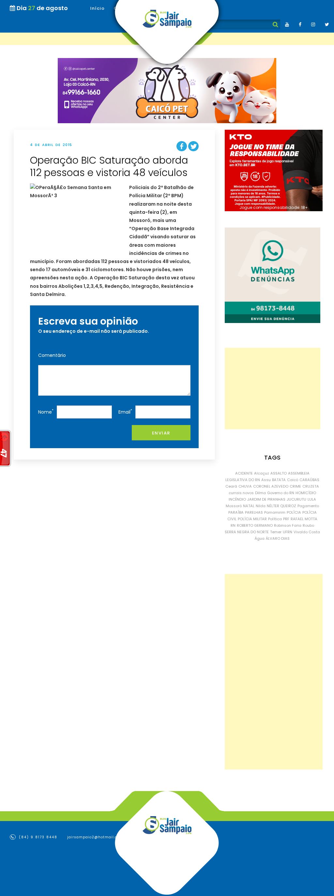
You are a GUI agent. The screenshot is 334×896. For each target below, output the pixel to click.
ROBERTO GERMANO (255, 525)
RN (233, 525)
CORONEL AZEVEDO (270, 486)
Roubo (308, 525)
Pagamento (308, 505)
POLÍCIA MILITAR (252, 518)
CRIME (295, 486)
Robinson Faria (287, 525)
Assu (266, 479)
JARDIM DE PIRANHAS (266, 499)
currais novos (241, 492)
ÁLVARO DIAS (278, 538)
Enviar (161, 433)
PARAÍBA (236, 512)
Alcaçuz (261, 473)
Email (125, 411)
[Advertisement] (272, 388)
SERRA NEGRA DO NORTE (247, 532)
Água (260, 538)
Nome (45, 411)
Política (275, 518)
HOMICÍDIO (306, 492)
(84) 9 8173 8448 (37, 837)
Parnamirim (274, 512)
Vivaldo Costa (307, 532)
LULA (312, 499)
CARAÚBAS (309, 479)
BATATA (279, 479)
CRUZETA (310, 486)
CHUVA (245, 486)
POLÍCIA (294, 512)
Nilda (261, 505)
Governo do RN (280, 492)
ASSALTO (278, 473)
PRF (286, 518)
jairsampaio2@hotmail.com (95, 837)
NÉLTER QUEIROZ (281, 505)
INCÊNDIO (237, 499)
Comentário (52, 355)
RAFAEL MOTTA (304, 518)
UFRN (287, 532)
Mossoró (234, 505)
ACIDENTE (244, 473)
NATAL (248, 505)
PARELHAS (254, 512)
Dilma (260, 492)
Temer (275, 532)
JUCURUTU (296, 499)
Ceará (231, 486)
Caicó (292, 479)
